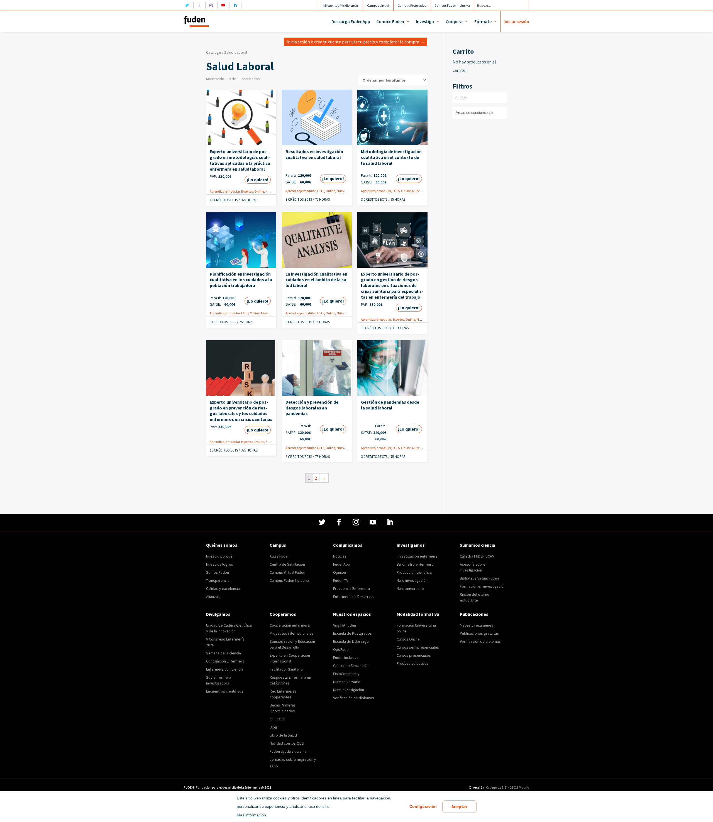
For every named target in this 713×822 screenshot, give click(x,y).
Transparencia (217, 580)
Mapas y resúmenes (476, 625)
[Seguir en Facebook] (201, 5)
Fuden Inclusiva (345, 657)
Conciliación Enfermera (225, 661)
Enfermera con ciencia (224, 669)
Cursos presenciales (414, 655)
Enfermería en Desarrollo (354, 596)
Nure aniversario (410, 588)
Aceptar (459, 806)
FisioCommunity (346, 673)
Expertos (247, 191)
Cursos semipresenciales (418, 647)
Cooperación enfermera (290, 625)
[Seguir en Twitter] (189, 5)
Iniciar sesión (516, 21)
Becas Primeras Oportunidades (283, 708)
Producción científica (414, 572)
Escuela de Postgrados (352, 633)
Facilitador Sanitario (286, 669)
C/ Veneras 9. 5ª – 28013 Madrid (507, 787)
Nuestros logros (219, 564)
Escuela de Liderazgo (351, 641)
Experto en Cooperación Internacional (290, 658)
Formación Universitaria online (416, 628)
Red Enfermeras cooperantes (283, 694)
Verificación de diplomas (353, 697)
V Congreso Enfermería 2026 (225, 642)
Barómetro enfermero (415, 564)
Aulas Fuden (280, 556)
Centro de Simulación (287, 564)
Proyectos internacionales (292, 633)
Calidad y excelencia (223, 588)
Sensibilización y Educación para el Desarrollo (292, 644)
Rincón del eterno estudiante (474, 597)
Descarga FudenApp (350, 21)
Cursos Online (408, 639)
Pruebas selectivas (413, 663)
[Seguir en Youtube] (224, 5)
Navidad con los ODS (287, 743)
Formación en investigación (483, 586)
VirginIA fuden (344, 625)
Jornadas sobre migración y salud (293, 762)
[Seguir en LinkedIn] (236, 5)
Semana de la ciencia (223, 653)
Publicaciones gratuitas (479, 633)
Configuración (423, 806)
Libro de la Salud (283, 735)
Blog (273, 727)
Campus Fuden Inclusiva (289, 580)
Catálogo (213, 52)
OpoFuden (342, 649)
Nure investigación (412, 580)
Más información (251, 815)
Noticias (339, 556)
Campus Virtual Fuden (287, 572)
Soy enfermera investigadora (218, 680)
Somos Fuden (217, 572)
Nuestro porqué (219, 556)
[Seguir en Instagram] (213, 5)
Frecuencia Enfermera (351, 588)
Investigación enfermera (417, 556)
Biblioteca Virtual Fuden (479, 578)
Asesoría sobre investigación (472, 567)
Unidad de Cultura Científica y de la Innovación (229, 628)
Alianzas (213, 596)
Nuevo (270, 191)
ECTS (320, 191)
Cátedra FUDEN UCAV (477, 556)
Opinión (339, 572)
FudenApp (341, 564)
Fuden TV (340, 580)
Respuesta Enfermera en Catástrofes (290, 680)
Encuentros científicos (224, 691)
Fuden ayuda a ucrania (288, 751)
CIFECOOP (278, 719)
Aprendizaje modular (225, 191)
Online (259, 191)
